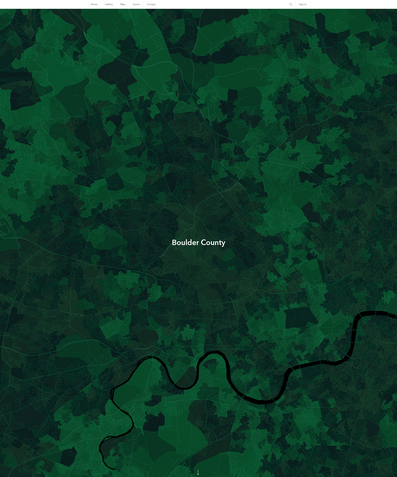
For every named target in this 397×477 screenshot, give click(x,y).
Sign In (302, 4)
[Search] (290, 4)
